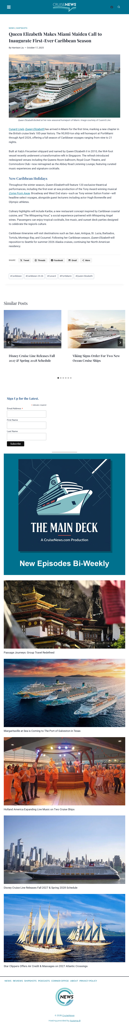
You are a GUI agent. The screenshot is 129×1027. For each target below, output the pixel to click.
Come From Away (19, 193)
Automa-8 (75, 1020)
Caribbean (16, 276)
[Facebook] (112, 7)
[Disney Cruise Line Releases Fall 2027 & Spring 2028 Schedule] (64, 849)
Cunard (51, 276)
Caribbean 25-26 (34, 276)
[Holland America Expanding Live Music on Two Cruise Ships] (64, 771)
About (74, 981)
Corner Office (60, 981)
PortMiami (65, 276)
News (11, 28)
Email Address (15, 408)
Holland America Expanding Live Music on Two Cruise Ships (39, 809)
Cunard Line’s (16, 129)
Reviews (18, 981)
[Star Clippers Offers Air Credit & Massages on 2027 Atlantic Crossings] (64, 928)
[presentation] (32, 329)
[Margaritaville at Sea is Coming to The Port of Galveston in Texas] (64, 693)
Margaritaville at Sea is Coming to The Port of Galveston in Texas (42, 730)
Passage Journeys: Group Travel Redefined (29, 652)
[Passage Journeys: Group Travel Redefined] (64, 614)
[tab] (58, 378)
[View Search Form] (118, 7)
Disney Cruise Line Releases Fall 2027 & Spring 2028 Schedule (40, 887)
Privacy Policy (88, 981)
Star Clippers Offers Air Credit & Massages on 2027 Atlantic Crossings (46, 966)
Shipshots (21, 28)
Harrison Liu (18, 47)
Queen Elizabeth (35, 129)
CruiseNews (68, 1015)
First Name (12, 420)
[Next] (120, 342)
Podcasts (44, 981)
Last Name (12, 431)
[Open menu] (8, 7)
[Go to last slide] (8, 342)
